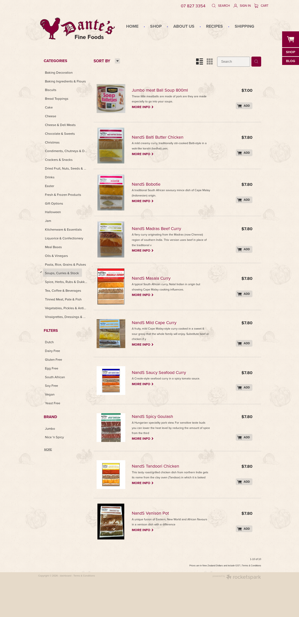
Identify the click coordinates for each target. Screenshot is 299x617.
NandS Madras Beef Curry (156, 228)
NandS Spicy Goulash (152, 416)
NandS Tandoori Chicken (155, 466)
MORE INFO (143, 106)
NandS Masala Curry (151, 278)
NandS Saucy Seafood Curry (159, 372)
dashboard (65, 575)
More (48, 449)
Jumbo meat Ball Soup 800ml (160, 90)
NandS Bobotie (146, 184)
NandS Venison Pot (150, 513)
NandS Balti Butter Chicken (157, 137)
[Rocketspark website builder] (237, 577)
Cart (264, 5)
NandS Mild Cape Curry (154, 322)
